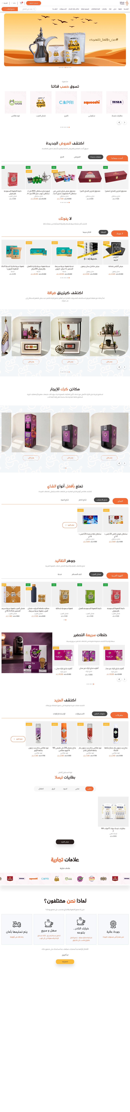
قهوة (120, 9)
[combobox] (13, 3)
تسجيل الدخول (33, 3)
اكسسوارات (63, 9)
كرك (110, 9)
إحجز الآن (109, 362)
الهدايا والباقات (95, 9)
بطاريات (104, 9)
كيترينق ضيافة (85, 9)
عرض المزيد (65, 842)
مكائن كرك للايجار (74, 9)
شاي (114, 9)
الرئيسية (126, 9)
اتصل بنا (55, 9)
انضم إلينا (65, 961)
